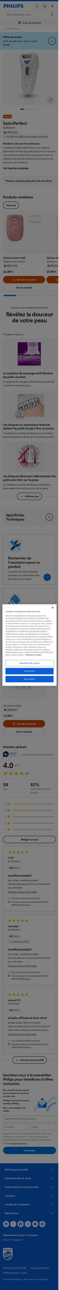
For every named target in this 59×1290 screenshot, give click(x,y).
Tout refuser (28, 671)
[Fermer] (51, 607)
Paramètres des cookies (28, 663)
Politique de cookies (42, 654)
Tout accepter (28, 679)
